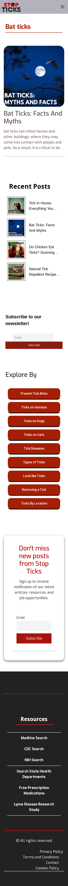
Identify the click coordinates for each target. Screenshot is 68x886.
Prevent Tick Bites (34, 393)
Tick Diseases (34, 448)
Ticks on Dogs (34, 421)
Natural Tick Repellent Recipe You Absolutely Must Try (42, 272)
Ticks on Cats (34, 435)
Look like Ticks (34, 476)
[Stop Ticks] (11, 7)
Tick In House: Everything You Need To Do (41, 206)
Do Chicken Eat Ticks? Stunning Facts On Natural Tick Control (43, 250)
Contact (52, 862)
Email (21, 617)
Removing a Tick (34, 490)
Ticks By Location (34, 503)
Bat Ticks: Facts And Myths (33, 117)
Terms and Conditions (41, 857)
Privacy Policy (51, 851)
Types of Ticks (34, 462)
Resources (34, 719)
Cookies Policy (47, 868)
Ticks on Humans (34, 407)
